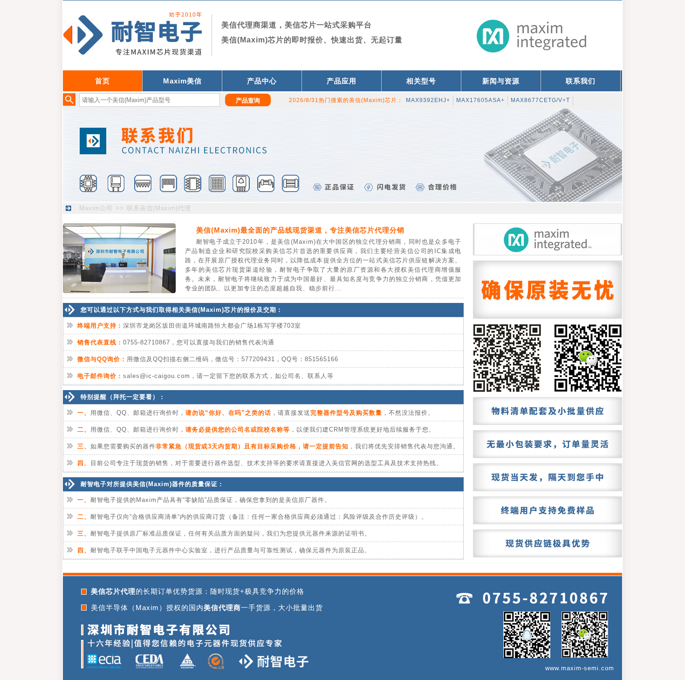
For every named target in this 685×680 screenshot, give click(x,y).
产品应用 (341, 81)
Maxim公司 (96, 208)
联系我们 (581, 81)
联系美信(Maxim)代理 (159, 208)
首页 (102, 81)
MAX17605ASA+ (480, 100)
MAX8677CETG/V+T (540, 100)
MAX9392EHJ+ (428, 100)
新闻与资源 (501, 81)
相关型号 (421, 81)
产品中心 (262, 81)
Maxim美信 (182, 81)
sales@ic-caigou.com (156, 375)
